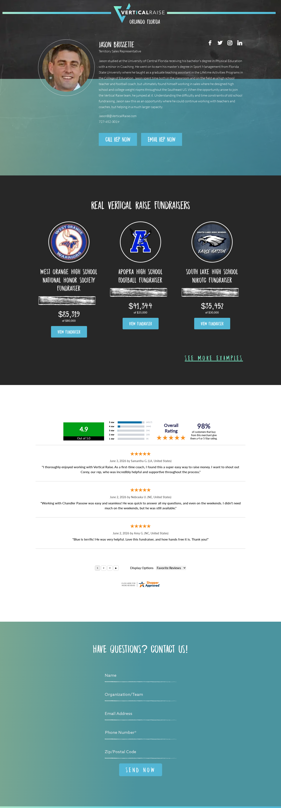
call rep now (117, 139)
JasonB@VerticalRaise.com (118, 116)
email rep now (161, 139)
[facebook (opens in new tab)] (210, 42)
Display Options (141, 568)
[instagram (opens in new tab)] (229, 42)
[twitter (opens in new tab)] (220, 42)
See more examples (214, 358)
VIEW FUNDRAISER (69, 332)
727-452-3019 (109, 121)
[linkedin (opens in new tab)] (239, 42)
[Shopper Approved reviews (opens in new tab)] (140, 584)
